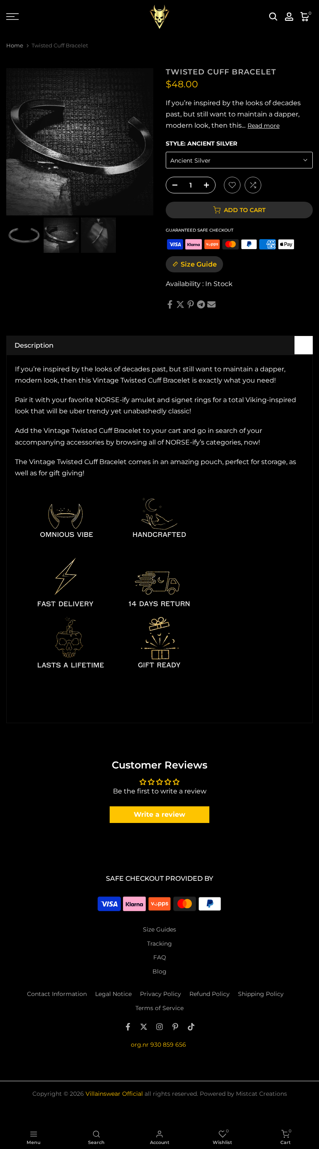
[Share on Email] (211, 304)
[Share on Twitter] (180, 304)
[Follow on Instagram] (159, 1027)
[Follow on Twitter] (143, 1027)
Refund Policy (209, 994)
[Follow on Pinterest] (175, 1027)
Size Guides (159, 929)
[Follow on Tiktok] (191, 1027)
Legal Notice (113, 994)
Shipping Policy (261, 994)
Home (14, 45)
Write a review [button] (159, 814)
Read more (264, 125)
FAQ (159, 957)
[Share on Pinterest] (190, 304)
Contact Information (57, 994)
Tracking (159, 943)
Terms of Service (159, 1008)
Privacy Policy (160, 994)
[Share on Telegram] (201, 304)
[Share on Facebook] (170, 304)
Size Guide (199, 264)
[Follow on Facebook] (128, 1027)
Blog (159, 971)
